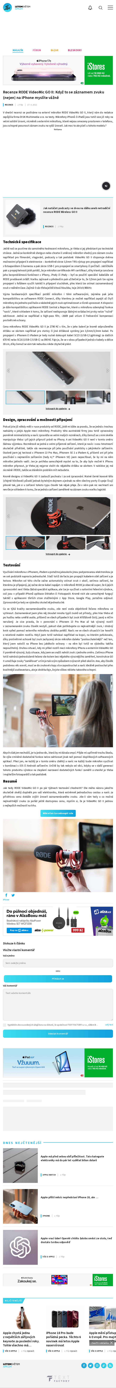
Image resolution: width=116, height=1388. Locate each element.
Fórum (37, 50)
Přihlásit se (58, 978)
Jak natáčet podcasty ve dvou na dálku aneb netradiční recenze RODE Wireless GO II (76, 210)
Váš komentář (10, 985)
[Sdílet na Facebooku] (6, 895)
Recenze (9, 104)
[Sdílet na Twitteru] (13, 895)
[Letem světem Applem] (16, 7)
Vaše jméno (9, 955)
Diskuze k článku (14, 943)
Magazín (18, 50)
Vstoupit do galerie (56, 408)
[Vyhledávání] (100, 7)
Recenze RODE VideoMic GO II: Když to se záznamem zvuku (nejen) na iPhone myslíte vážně (53, 94)
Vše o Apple (49, 1256)
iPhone (6, 899)
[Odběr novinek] (90, 8)
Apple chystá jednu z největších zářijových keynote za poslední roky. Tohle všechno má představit (21, 1339)
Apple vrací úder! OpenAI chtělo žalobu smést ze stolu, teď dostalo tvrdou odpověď (76, 1240)
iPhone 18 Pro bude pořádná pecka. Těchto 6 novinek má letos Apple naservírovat (63, 1339)
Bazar (54, 50)
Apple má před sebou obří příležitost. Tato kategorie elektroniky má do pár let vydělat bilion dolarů (72, 1158)
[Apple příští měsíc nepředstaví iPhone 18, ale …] (20, 1206)
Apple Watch (49, 1175)
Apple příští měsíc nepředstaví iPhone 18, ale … (69, 1197)
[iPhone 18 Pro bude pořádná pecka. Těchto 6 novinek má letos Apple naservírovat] (65, 1318)
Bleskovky (75, 50)
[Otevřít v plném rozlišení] (58, 711)
